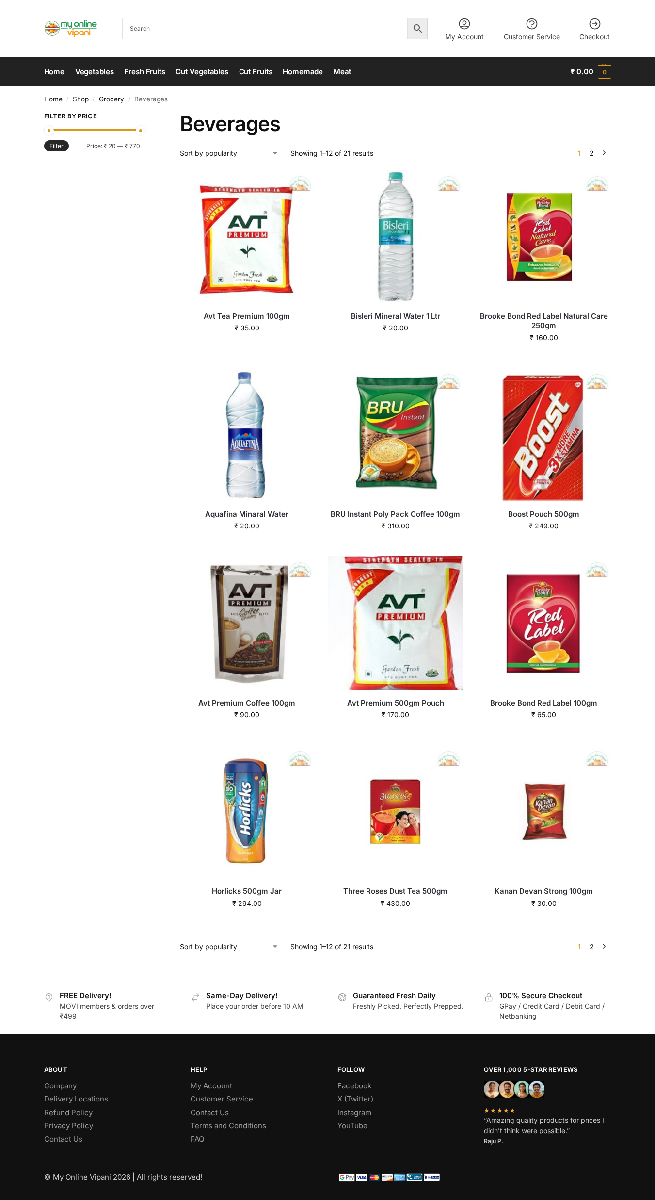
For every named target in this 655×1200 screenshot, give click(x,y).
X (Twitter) (355, 1098)
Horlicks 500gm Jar (247, 891)
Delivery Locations (76, 1098)
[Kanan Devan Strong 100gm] (544, 812)
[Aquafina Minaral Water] (247, 435)
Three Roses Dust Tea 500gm (395, 891)
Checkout (594, 37)
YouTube (352, 1125)
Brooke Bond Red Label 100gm (543, 702)
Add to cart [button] (247, 348)
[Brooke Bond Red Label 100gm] (544, 623)
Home (53, 99)
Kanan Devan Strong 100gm (544, 891)
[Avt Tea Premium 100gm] (247, 237)
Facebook (354, 1085)
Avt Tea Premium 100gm (247, 316)
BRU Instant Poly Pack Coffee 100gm (395, 514)
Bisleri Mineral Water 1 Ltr (395, 316)
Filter (56, 145)
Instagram (354, 1112)
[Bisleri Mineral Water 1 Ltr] (395, 237)
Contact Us (63, 1139)
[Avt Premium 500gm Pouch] (395, 623)
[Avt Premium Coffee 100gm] (247, 623)
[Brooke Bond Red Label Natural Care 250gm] (544, 237)
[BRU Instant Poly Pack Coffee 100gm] (395, 435)
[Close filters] (143, 117)
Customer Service (532, 37)
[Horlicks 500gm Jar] (247, 812)
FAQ (197, 1139)
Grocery (111, 99)
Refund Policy (68, 1112)
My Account (464, 37)
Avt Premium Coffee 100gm (246, 702)
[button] (591, 71)
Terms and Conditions (228, 1125)
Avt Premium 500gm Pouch (395, 702)
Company (60, 1085)
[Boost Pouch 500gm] (544, 435)
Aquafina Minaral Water (246, 514)
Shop (81, 99)
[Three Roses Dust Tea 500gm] (395, 812)
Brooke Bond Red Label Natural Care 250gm (544, 321)
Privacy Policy (68, 1125)
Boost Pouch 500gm (543, 514)
